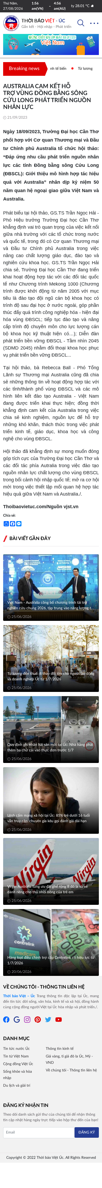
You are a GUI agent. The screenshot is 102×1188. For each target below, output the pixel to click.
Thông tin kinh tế (59, 1049)
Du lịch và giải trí (16, 1085)
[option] (51, 46)
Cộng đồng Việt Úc (18, 1064)
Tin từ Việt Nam (16, 1056)
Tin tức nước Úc (16, 1049)
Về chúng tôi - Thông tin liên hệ (43, 987)
